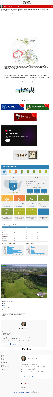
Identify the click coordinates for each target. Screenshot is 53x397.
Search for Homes (5, 366)
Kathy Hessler (8, 6)
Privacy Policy (33, 391)
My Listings (3, 356)
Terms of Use (41, 391)
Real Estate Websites (12, 391)
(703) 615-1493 (9, 337)
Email (18, 6)
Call (15, 6)
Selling (2, 359)
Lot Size (3, 307)
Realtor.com (28, 383)
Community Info (4, 361)
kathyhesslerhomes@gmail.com (13, 338)
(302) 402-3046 (31, 337)
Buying (2, 358)
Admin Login (4, 369)
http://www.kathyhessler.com (31, 369)
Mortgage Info (4, 362)
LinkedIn (22, 383)
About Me (3, 363)
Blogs (2, 365)
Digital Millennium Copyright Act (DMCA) (21, 392)
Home (2, 355)
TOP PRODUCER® (25, 391)
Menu (51, 6)
